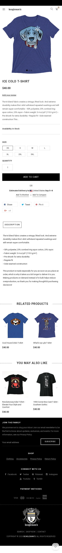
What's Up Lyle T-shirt (42, 343)
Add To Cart (31, 177)
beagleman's (29, 536)
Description (12, 224)
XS (8, 148)
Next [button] (56, 326)
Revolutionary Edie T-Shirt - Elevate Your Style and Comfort (13, 404)
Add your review (9, 95)
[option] (15, 327)
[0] (57, 9)
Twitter (26, 474)
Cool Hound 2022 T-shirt (12, 343)
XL (8, 154)
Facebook (12, 474)
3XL (32, 154)
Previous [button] (5, 326)
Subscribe (50, 442)
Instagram (53, 474)
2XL (20, 154)
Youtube (26, 479)
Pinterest (39, 474)
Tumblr (39, 479)
